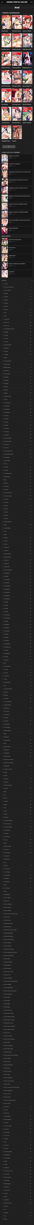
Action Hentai (7, 290)
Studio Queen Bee (8, 1045)
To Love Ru (6, 1135)
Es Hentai (6, 486)
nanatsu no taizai (8, 769)
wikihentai (6, 1187)
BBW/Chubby (7, 367)
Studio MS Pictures (8, 1023)
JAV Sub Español (8, 688)
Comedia (6, 415)
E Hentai (6, 467)
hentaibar (6, 576)
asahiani (6, 351)
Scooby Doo (7, 868)
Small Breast (7, 894)
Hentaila (6, 608)
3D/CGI (6, 283)
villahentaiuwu (7, 1183)
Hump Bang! (5, 104)
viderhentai (6, 1180)
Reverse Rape (7, 846)
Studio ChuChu (7, 946)
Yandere (6, 1206)
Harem (5, 541)
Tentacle (6, 1122)
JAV (5, 685)
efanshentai (7, 476)
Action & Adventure (8, 287)
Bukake (6, 386)
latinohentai (7, 724)
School (6, 865)
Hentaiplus (6, 627)
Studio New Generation (9, 1026)
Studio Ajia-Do (7, 907)
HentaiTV (6, 650)
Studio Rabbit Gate (8, 1048)
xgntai (5, 1196)
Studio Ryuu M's (7, 1052)
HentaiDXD (6, 582)
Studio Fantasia (7, 968)
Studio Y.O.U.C (7, 1093)
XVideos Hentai (7, 1203)
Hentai (5, 544)
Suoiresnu (6, 1113)
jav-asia (6, 692)
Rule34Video (7, 852)
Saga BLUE (6, 856)
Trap (5, 1142)
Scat (5, 862)
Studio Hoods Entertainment (10, 981)
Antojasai (6, 348)
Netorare (6, 778)
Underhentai (7, 1158)
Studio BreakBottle (8, 933)
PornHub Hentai (8, 827)
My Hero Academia (8, 759)
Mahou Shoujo (7, 730)
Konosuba (6, 711)
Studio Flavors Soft (8, 971)
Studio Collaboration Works (10, 952)
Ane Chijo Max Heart (17, 122)
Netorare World (7, 785)
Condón (6, 422)
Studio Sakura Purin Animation (11, 1055)
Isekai (5, 679)
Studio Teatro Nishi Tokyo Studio (11, 1087)
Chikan (5, 399)
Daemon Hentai (7, 438)
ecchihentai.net (8, 473)
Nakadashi (6, 766)
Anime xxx (6, 322)
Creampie (6, 428)
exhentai (6, 499)
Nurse (5, 798)
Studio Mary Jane (8, 1010)
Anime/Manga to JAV (9, 328)
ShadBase (6, 878)
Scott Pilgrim (7, 872)
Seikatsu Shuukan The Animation (20, 49)
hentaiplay (6, 624)
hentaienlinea (7, 586)
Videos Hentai (7, 1177)
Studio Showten (8, 1071)
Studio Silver (7, 1074)
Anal (5, 312)
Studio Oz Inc (7, 1032)
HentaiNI (6, 621)
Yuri (5, 1215)
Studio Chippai (7, 942)
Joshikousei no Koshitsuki (8, 122)
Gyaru (5, 534)
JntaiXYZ (6, 698)
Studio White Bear (8, 1090)
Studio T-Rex (7, 1084)
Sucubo (6, 1109)
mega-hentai (7, 740)
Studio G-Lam (7, 974)
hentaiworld (7, 653)
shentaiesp (6, 881)
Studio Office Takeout (9, 1029)
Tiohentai (6, 1129)
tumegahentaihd (8, 1151)
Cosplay (6, 425)
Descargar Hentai (8, 451)
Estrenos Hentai (8, 492)
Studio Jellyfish (7, 984)
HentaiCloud (7, 579)
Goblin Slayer (7, 528)
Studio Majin (7, 997)
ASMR (5, 357)
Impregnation (7, 666)
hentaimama (7, 614)
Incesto (6, 669)
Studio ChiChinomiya (9, 939)
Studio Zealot (7, 1097)
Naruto (5, 772)
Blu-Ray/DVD (7, 373)
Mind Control (7, 746)
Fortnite (6, 508)
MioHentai (6, 749)
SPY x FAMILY (7, 897)
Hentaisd (6, 634)
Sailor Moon (7, 859)
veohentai (6, 1167)
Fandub (6, 505)
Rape (5, 843)
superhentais (7, 1116)
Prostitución (7, 836)
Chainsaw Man (7, 396)
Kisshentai (6, 708)
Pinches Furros (7, 823)
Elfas (5, 479)
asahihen (6, 354)
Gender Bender (7, 521)
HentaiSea (6, 640)
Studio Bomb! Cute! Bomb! (10, 929)
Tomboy (6, 1138)
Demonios (6, 444)
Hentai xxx (6, 563)
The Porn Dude (7, 1125)
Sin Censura (7, 888)
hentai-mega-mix (8, 569)
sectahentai (7, 875)
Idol (5, 663)
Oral (5, 807)
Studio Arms (7, 917)
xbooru (6, 1193)
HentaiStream (7, 647)
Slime (5, 891)
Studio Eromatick (8, 962)
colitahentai (7, 409)
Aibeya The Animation (7, 67)
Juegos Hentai (7, 701)
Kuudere (6, 717)
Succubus (6, 1106)
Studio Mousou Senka (9, 1019)
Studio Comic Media (9, 955)
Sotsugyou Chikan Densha (19, 86)
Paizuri (6, 814)
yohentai (6, 1212)
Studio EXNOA (7, 965)
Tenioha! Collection (17, 31)
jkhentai (6, 695)
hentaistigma (7, 643)
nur (5, 794)
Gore (5, 531)
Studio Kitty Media (8, 987)
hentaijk (6, 602)
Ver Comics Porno (8, 1170)
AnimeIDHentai (7, 345)
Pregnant (6, 833)
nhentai (6, 788)
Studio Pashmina (8, 1036)
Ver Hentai (6, 1174)
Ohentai (6, 801)
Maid (5, 733)
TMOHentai (6, 1132)
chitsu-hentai (7, 402)
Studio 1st (6, 901)
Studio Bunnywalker (8, 936)
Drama (5, 463)
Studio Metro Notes (8, 1013)
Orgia (5, 811)
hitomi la (6, 656)
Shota (5, 884)
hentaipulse (7, 631)
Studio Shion (7, 1068)
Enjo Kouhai (5, 31)
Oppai (5, 804)
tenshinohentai (7, 1119)
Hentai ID (6, 550)
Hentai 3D (6, 547)
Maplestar (6, 737)
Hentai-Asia (7, 566)
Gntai (5, 524)
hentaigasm (7, 595)
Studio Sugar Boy (8, 1077)
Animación (6, 319)
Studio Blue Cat (7, 926)
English (6, 483)
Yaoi (5, 1209)
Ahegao (6, 293)
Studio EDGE (7, 958)
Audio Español (7, 361)
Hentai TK (6, 560)
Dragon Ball (7, 460)
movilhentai (6, 753)
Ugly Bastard (7, 1154)
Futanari (6, 512)
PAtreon (6, 817)
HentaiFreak (7, 592)
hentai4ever (7, 573)
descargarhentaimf (8, 454)
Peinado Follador (8, 820)
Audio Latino (7, 364)
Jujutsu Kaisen (7, 704)
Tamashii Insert (6, 49)
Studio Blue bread (8, 923)
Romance (6, 849)
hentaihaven (7, 598)
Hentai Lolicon (7, 553)
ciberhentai (7, 406)
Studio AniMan (7, 910)
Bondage (6, 377)
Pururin (6, 839)
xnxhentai (6, 1199)
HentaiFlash (7, 589)
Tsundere (6, 1145)
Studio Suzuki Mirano (9, 1080)
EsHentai (6, 489)
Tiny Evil (14, 141)
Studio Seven (7, 1061)
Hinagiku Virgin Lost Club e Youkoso (11, 141)
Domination (6, 457)
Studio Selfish (7, 1058)
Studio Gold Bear (8, 978)
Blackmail (6, 370)
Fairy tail (6, 502)
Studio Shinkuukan (8, 1064)
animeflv (6, 332)
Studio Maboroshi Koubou (10, 991)
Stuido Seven (7, 1103)
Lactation (6, 721)
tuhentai (6, 1148)
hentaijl (6, 605)
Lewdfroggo (7, 727)
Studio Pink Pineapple (9, 1039)
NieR (5, 791)
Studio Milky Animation (9, 1016)
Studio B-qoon (7, 920)
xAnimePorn (7, 1190)
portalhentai (7, 830)
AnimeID (6, 338)
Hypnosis (6, 659)
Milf (5, 743)
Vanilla (5, 1161)
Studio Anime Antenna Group (11, 913)
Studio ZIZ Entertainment (10, 1100)
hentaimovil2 (7, 618)
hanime (6, 537)
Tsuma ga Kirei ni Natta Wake (19, 104)
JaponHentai (7, 682)
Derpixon (6, 447)
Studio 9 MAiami (8, 904)
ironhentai (6, 676)
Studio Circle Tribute (9, 949)
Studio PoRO (7, 1042)
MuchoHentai (7, 756)
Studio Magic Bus (8, 994)
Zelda (5, 1219)
